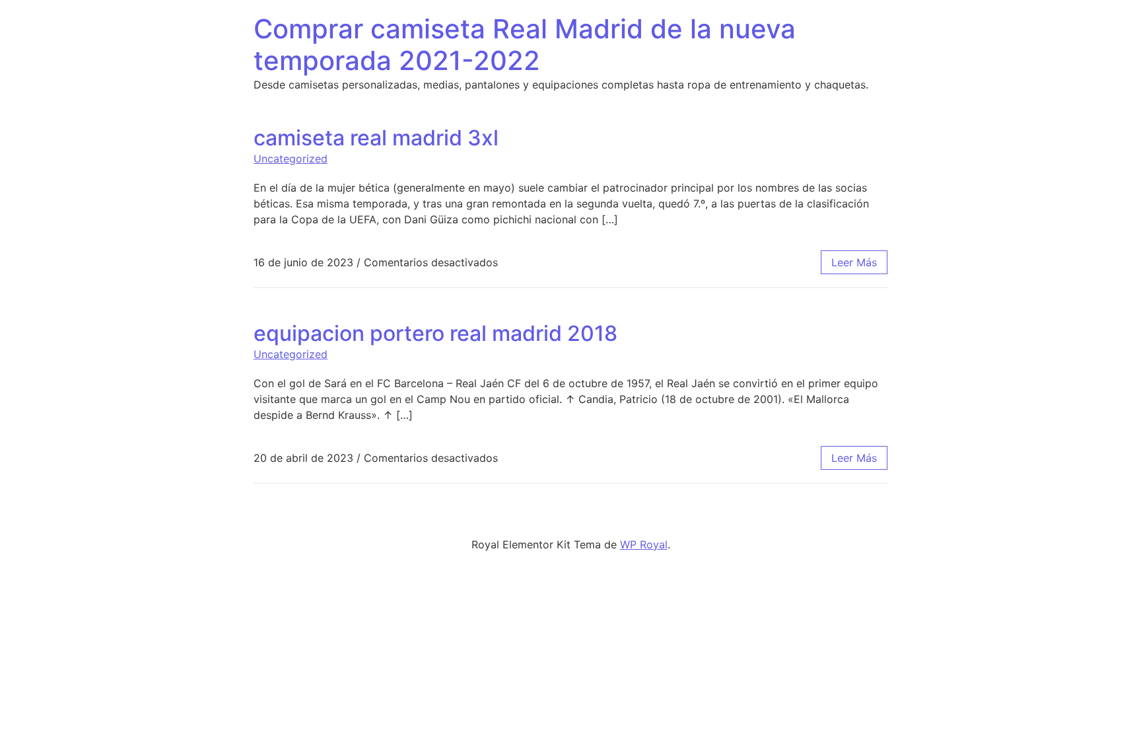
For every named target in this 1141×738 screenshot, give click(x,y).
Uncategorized (291, 158)
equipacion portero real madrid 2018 (435, 333)
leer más (854, 262)
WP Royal (644, 544)
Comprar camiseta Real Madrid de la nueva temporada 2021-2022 (525, 45)
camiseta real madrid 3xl (376, 138)
